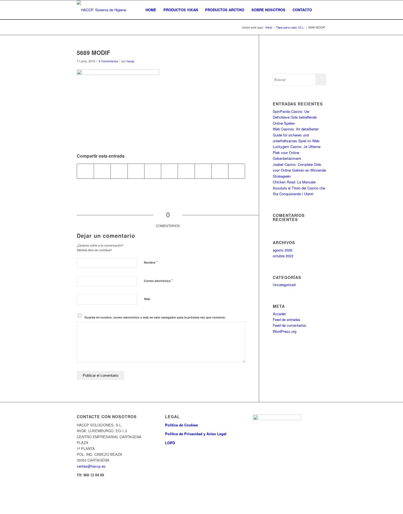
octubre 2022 (283, 255)
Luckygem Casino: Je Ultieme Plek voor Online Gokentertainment (296, 152)
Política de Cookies (181, 425)
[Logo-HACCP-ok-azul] (105, 9)
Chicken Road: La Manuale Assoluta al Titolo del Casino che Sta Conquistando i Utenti (299, 187)
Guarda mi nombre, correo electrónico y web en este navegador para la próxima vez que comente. (155, 317)
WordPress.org (284, 331)
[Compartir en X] (102, 171)
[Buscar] (321, 9)
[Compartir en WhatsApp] (136, 171)
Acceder (279, 313)
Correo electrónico (158, 280)
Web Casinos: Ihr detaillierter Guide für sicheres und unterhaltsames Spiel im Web (296, 134)
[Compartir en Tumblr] (186, 171)
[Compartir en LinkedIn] (169, 171)
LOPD (170, 442)
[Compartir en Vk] (203, 171)
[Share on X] (119, 171)
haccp (130, 61)
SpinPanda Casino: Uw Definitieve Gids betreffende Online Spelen (295, 117)
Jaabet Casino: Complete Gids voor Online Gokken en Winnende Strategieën (299, 170)
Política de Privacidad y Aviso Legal (195, 433)
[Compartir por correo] (236, 171)
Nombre (151, 262)
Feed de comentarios (289, 325)
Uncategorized (284, 284)
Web (147, 299)
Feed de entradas (286, 319)
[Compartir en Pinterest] (152, 171)
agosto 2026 (282, 250)
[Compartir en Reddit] (220, 171)
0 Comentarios (108, 61)
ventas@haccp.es (91, 466)
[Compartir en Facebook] (85, 171)
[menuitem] (151, 9)
